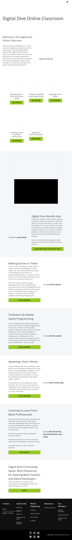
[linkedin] (38, 532)
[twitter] (34, 532)
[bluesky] (30, 536)
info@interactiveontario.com (11, 511)
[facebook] (30, 532)
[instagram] (34, 536)
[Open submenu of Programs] (41, 510)
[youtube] (38, 536)
